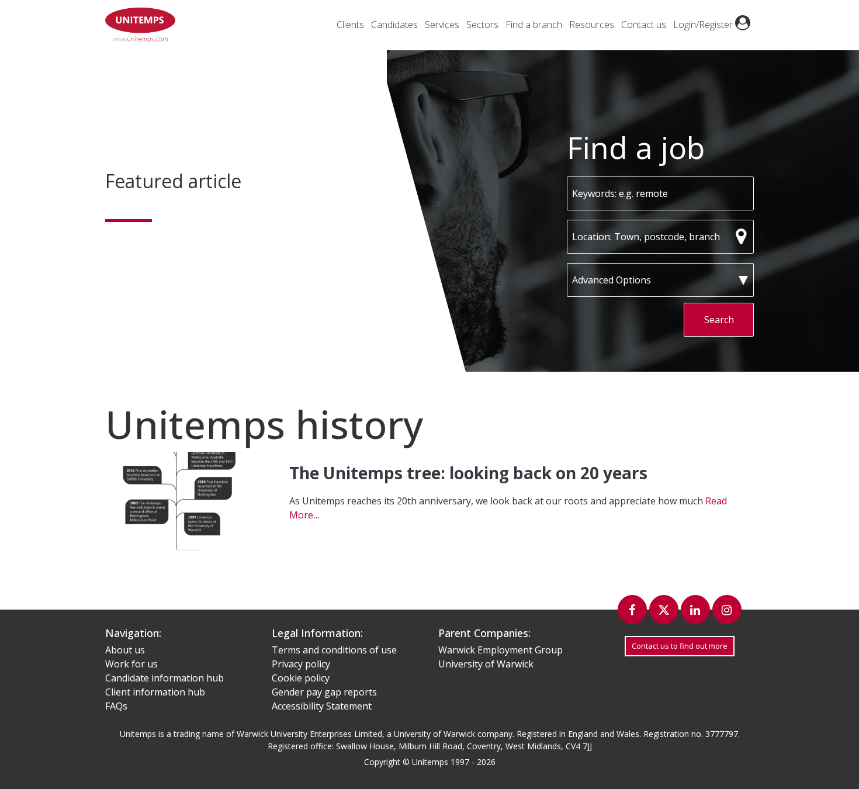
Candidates (394, 24)
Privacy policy (301, 664)
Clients (350, 24)
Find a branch (533, 24)
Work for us (131, 664)
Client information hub (155, 692)
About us (125, 649)
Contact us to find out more (680, 646)
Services (442, 24)
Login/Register (704, 24)
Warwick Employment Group (500, 649)
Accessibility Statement (322, 706)
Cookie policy (301, 678)
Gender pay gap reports (324, 692)
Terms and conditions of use (334, 649)
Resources (591, 24)
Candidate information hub (164, 678)
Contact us (643, 24)
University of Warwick (486, 664)
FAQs (116, 706)
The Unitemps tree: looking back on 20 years (468, 473)
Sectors (482, 24)
